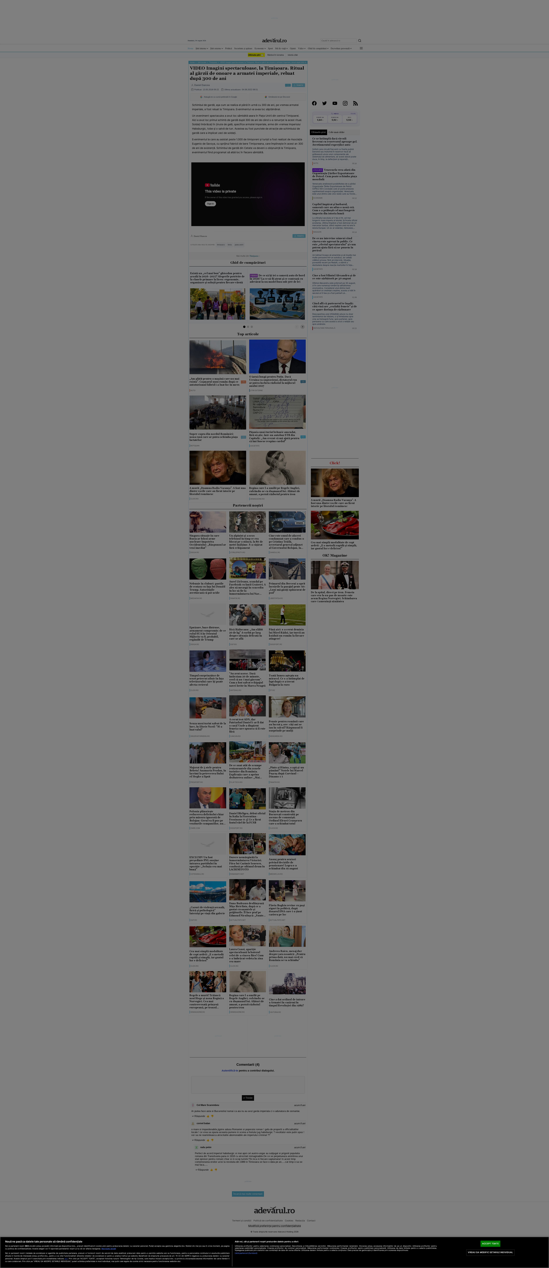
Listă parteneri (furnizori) (246, 1253)
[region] (274, 1252)
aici (66, 1258)
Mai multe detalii (108, 1249)
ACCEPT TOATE (490, 1243)
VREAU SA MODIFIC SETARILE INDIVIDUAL (490, 1252)
